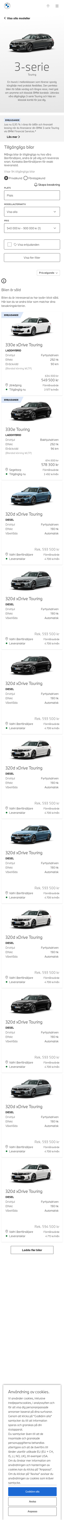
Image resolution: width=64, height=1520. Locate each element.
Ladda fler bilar (32, 1250)
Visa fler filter (32, 257)
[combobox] (32, 211)
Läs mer (12, 137)
